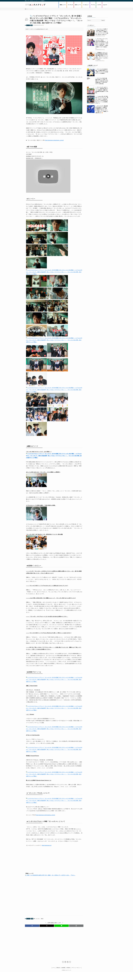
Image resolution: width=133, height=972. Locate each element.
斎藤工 (42, 918)
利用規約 (68, 967)
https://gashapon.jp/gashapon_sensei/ (54, 140)
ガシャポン (38, 918)
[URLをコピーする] (76, 926)
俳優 (31, 25)
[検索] (70, 962)
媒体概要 (63, 967)
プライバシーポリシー (76, 967)
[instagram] (65, 962)
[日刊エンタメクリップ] (35, 5)
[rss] (68, 962)
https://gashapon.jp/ (46, 845)
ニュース (28, 25)
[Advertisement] (54, 860)
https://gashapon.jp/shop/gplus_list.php (45, 815)
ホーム (53, 967)
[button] (32, 926)
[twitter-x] (63, 962)
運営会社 (58, 967)
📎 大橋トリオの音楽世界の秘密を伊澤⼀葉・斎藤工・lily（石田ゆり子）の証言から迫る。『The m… (50, 875)
